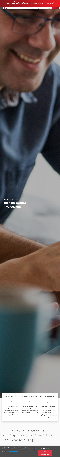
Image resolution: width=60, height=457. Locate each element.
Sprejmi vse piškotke (45, 454)
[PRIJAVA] (49, 8)
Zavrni (44, 451)
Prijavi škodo (49, 3)
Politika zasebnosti (14, 451)
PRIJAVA (49, 8)
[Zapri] (58, 451)
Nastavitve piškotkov (45, 448)
